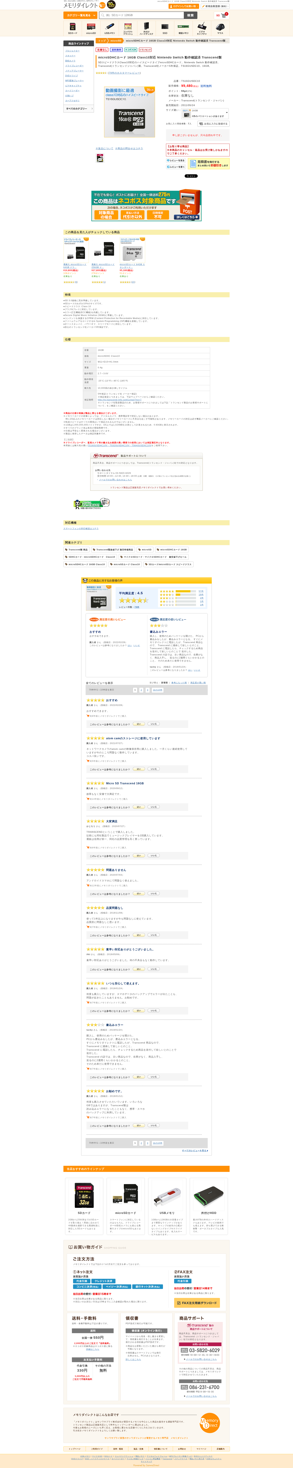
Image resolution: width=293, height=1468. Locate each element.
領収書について (161, 1449)
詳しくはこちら (133, 1359)
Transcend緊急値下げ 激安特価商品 (114, 550)
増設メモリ (140, 1456)
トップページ (74, 1449)
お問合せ (182, 1449)
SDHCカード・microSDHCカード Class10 (92, 557)
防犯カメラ (70, 61)
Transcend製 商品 (78, 550)
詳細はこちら (92, 1349)
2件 (202, 598)
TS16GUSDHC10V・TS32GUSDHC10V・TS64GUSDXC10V (119, 445)
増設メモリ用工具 (196, 1459)
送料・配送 (118, 1449)
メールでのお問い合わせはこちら (115, 480)
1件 (202, 601)
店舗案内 (220, 1449)
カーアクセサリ (72, 100)
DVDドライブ (71, 76)
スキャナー (70, 56)
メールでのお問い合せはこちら (201, 1359)
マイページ (201, 1449)
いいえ (136, 645)
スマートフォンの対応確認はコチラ (81, 528)
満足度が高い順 (198, 682)
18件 (201, 594)
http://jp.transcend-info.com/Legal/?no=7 (120, 400)
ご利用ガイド (97, 1449)
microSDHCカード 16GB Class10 (87, 564)
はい (130, 645)
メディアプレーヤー (74, 71)
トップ (102, 40)
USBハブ (69, 96)
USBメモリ (85, 1456)
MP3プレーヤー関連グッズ (180, 1456)
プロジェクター (72, 51)
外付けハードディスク (203, 1456)
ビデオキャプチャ (73, 86)
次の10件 (157, 690)
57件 (201, 591)
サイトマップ (146, 1461)
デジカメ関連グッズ (135, 1459)
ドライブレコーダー (74, 66)
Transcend (167, 1459)
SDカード (108, 1456)
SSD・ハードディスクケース (97, 1459)
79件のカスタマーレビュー (124, 72)
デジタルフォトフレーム (157, 1456)
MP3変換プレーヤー (74, 80)
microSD (147, 550)
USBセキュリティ (214, 1459)
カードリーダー (72, 90)
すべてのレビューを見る (194, 1150)
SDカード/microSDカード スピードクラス (170, 564)
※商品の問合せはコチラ (129, 148)
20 (133, 282)
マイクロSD (97, 1456)
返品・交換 (138, 1449)
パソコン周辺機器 (152, 1459)
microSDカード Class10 (127, 564)
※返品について (104, 148)
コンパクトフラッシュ (124, 1456)
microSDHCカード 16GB (173, 550)
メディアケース (180, 1459)
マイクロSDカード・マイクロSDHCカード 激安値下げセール (155, 557)
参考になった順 (179, 682)
